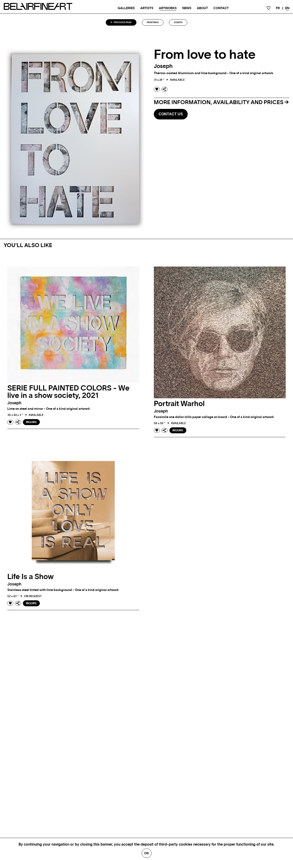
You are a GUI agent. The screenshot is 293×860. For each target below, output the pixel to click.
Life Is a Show (30, 576)
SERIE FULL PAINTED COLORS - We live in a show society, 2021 (68, 392)
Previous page (122, 22)
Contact (221, 8)
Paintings (153, 22)
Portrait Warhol (179, 403)
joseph (178, 22)
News (186, 8)
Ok (146, 853)
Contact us (171, 114)
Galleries (126, 8)
